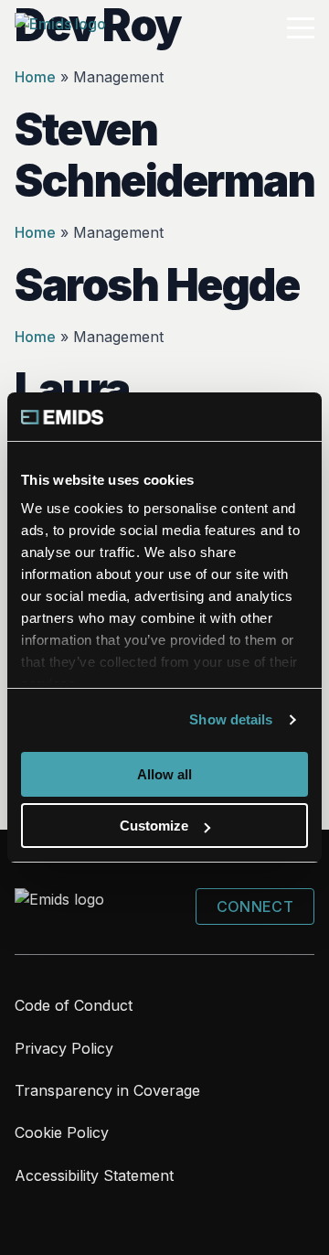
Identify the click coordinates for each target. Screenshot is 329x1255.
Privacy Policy (64, 1048)
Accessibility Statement (94, 1175)
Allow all (164, 774)
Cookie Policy (62, 1132)
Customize (154, 825)
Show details (230, 719)
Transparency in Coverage (107, 1090)
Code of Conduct (74, 1005)
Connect (255, 906)
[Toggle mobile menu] (300, 28)
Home (35, 77)
